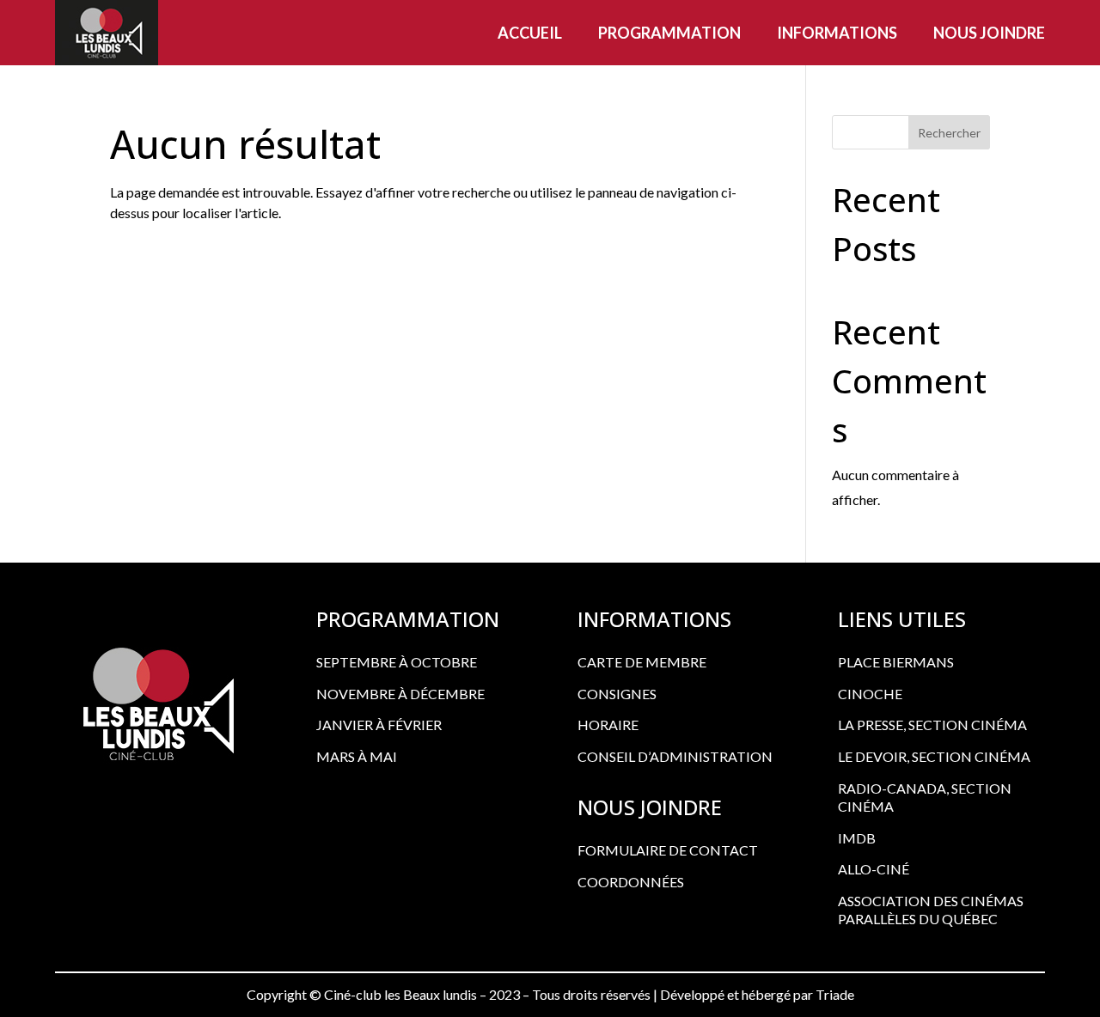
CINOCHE (870, 693)
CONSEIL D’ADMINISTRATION (675, 756)
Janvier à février (379, 724)
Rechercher (949, 132)
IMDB (857, 838)
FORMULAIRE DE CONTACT (668, 850)
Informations (837, 32)
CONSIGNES (617, 693)
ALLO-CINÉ (873, 869)
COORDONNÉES (631, 882)
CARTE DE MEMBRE (642, 662)
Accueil (530, 32)
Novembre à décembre (400, 693)
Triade (835, 994)
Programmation (669, 32)
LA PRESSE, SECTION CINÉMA (932, 724)
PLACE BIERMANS (896, 662)
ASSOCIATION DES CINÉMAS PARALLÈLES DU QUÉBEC (931, 909)
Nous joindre (989, 32)
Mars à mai (356, 756)
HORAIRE (608, 724)
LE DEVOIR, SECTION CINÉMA (934, 756)
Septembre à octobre (396, 662)
